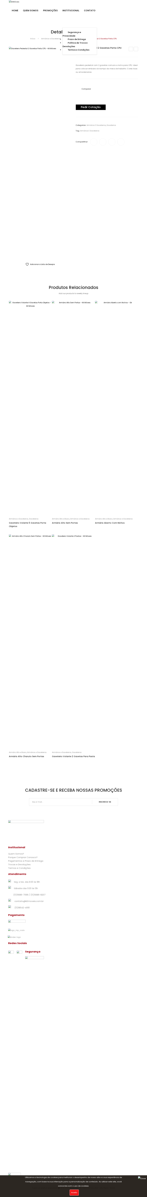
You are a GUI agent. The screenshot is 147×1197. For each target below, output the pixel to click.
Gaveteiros (111, 125)
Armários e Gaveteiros (51, 38)
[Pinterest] (111, 142)
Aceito (74, 1192)
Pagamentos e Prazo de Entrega (25, 860)
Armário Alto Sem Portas (65, 522)
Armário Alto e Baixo (60, 519)
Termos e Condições (19, 868)
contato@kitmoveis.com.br (29, 901)
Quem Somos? (16, 853)
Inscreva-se (105, 802)
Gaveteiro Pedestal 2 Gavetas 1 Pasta (131, 49)
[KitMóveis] (14, 1)
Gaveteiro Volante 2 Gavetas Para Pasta (73, 756)
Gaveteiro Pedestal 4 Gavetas (136, 49)
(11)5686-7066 (20, 894)
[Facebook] (93, 142)
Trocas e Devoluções (19, 864)
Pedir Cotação (91, 107)
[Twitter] (102, 142)
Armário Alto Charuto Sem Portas (26, 756)
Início (32, 38)
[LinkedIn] (120, 142)
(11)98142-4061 (22, 907)
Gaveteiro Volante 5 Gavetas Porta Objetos (27, 524)
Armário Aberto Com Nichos (110, 522)
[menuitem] (15, 11)
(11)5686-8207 (38, 894)
